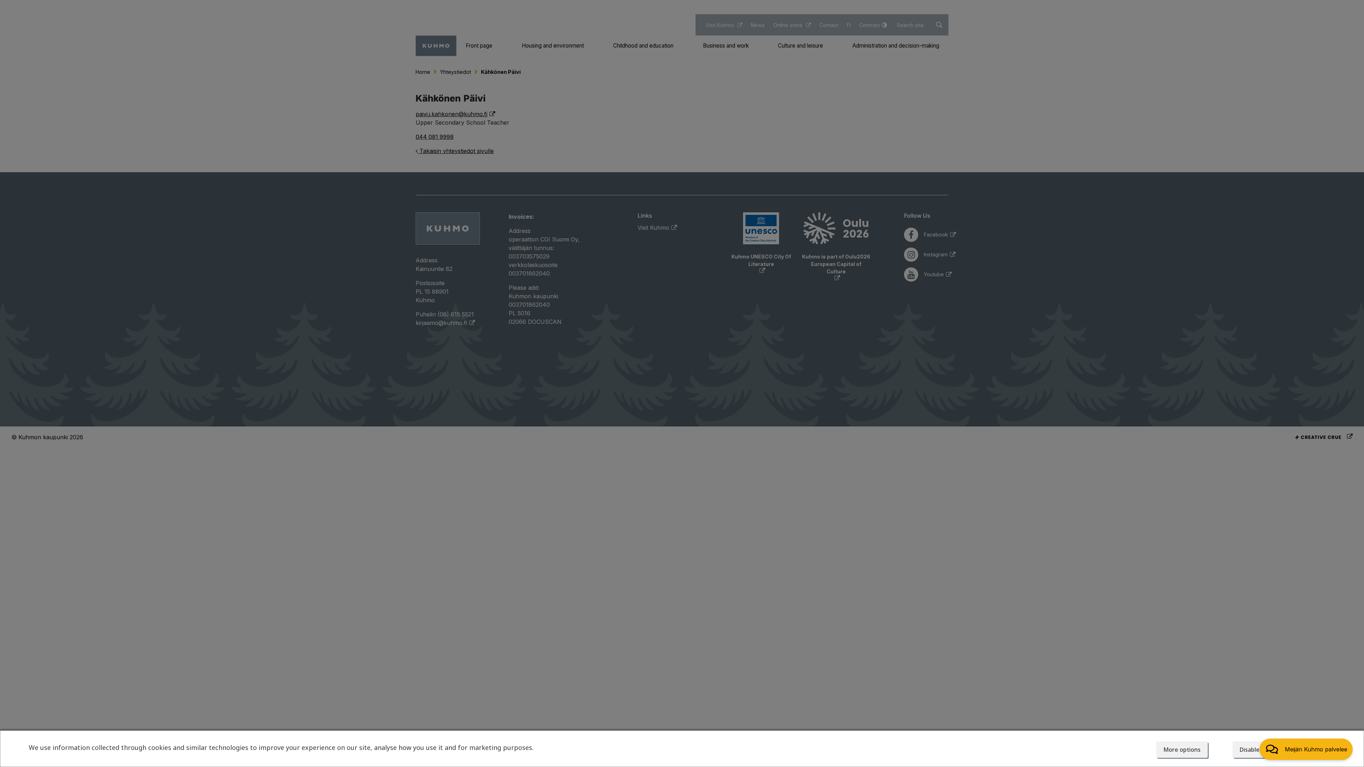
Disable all (1253, 750)
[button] (1306, 749)
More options (1182, 750)
